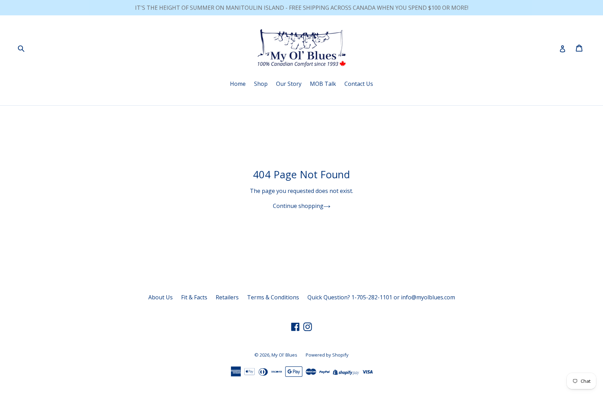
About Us (160, 297)
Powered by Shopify (327, 355)
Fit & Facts (194, 297)
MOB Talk (323, 84)
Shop (261, 84)
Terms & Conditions (273, 297)
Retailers (227, 297)
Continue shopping (298, 206)
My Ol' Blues (284, 355)
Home (238, 84)
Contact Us (358, 84)
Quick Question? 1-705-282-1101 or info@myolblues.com (381, 297)
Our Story (289, 84)
